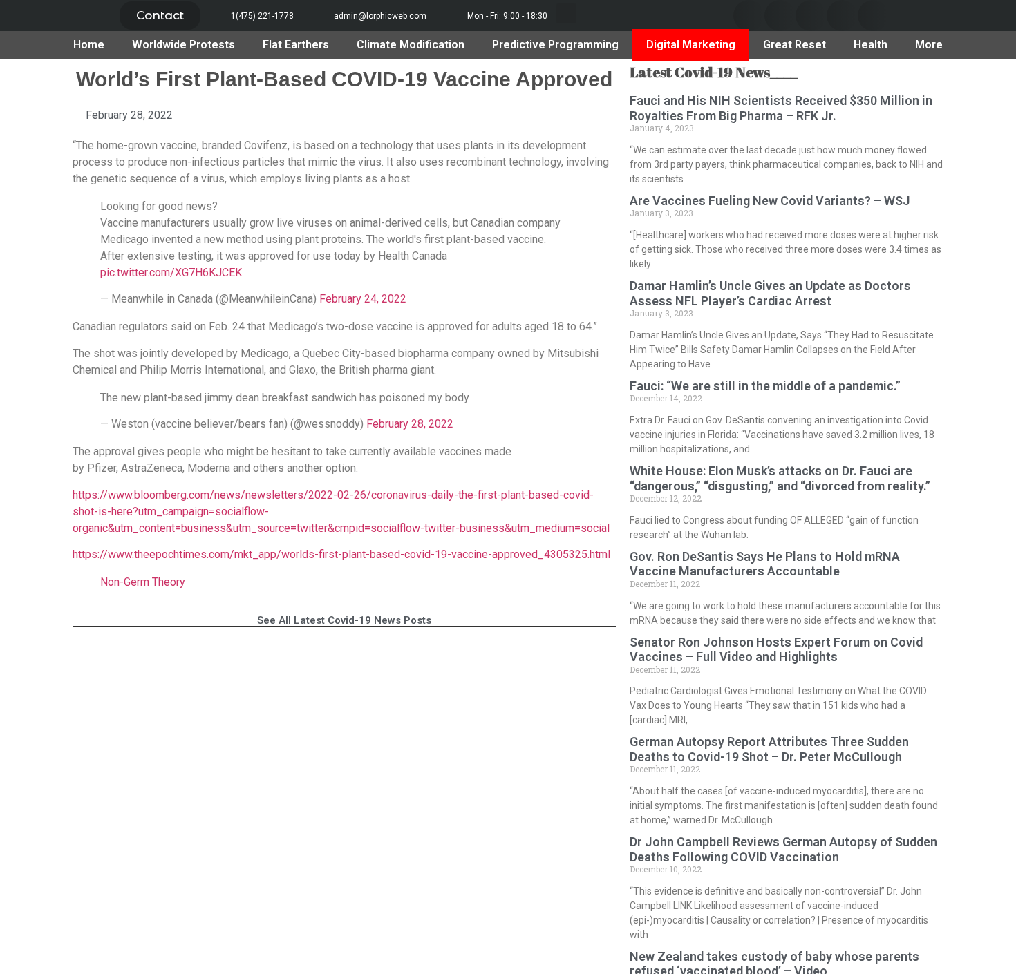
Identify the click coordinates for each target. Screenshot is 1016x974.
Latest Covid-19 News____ (714, 72)
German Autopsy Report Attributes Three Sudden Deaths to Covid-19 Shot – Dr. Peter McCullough (769, 749)
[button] (160, 15)
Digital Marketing (690, 44)
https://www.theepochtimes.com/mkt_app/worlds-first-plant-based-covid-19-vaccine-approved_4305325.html (341, 554)
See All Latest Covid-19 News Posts (344, 620)
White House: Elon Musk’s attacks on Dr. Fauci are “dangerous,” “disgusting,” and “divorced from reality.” (780, 478)
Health (870, 44)
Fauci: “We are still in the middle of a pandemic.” (765, 386)
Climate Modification (410, 44)
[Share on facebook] (748, 15)
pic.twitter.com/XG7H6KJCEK (171, 272)
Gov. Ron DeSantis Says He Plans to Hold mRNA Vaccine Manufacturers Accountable (765, 564)
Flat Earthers (296, 44)
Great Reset (794, 44)
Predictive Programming (555, 44)
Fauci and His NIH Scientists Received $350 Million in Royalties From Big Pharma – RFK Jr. (781, 108)
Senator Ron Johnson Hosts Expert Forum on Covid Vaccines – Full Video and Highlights (776, 650)
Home (88, 44)
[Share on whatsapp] (873, 15)
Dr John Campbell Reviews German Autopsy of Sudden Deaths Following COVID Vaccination (783, 849)
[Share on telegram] (842, 15)
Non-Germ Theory (142, 582)
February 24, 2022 (362, 298)
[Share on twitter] (780, 15)
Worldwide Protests (183, 44)
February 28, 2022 (409, 423)
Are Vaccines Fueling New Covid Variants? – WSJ (770, 200)
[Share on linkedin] (811, 15)
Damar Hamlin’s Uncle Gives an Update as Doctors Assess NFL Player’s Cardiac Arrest (770, 293)
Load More (344, 662)
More (929, 44)
